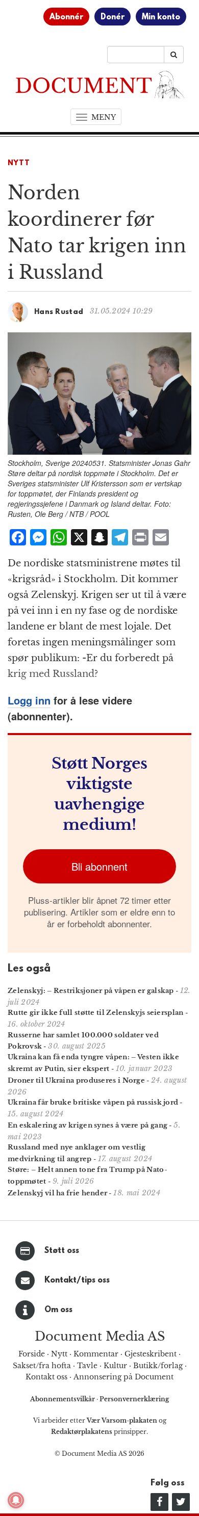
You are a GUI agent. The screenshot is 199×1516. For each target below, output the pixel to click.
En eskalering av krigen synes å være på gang (87, 1125)
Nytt (19, 163)
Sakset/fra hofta (42, 1365)
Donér (113, 17)
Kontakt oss (46, 1376)
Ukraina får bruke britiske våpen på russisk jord (93, 1102)
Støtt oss (61, 1251)
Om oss (58, 1310)
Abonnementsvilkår (63, 1399)
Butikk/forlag (158, 1365)
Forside (31, 1353)
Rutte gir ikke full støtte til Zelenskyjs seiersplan (96, 1012)
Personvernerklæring (134, 1399)
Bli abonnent (99, 866)
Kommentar (95, 1353)
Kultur (115, 1365)
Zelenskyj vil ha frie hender (57, 1193)
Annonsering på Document (123, 1376)
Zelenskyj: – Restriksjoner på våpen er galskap (91, 990)
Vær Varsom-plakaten (122, 1420)
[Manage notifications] (16, 1500)
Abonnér (66, 17)
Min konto (161, 17)
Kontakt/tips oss (77, 1280)
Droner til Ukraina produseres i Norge (76, 1080)
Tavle (87, 1365)
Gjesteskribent (151, 1353)
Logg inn (29, 700)
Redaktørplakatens (81, 1431)
